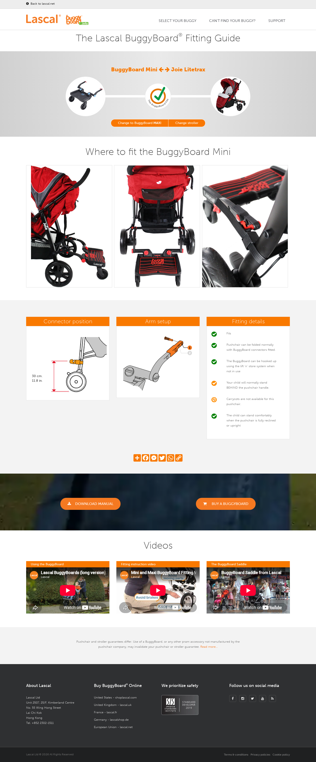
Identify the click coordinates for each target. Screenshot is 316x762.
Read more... (209, 646)
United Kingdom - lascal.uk (113, 705)
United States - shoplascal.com (115, 697)
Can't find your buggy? (232, 20)
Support (276, 20)
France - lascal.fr (105, 712)
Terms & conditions (236, 754)
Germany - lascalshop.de (111, 719)
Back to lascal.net (42, 3)
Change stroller (186, 123)
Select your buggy (177, 20)
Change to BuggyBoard (139, 123)
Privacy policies (260, 754)
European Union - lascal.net (113, 727)
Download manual (94, 504)
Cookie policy (281, 754)
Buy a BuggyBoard (229, 504)
